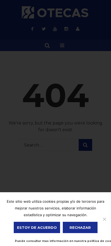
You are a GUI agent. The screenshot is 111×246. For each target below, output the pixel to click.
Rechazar (80, 227)
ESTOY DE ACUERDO (37, 227)
